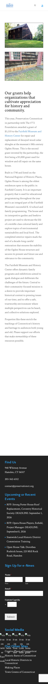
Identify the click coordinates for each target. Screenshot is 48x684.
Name (8, 575)
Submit (11, 617)
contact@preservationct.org (19, 486)
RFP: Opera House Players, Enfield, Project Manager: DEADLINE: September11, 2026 (25, 527)
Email (8, 589)
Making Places (12, 667)
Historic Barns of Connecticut (20, 655)
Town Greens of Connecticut (20, 672)
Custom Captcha (13, 600)
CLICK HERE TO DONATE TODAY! (24, 378)
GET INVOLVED (16, 435)
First (6, 584)
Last (26, 584)
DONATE (13, 444)
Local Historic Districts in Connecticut (18, 661)
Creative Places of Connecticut (21, 651)
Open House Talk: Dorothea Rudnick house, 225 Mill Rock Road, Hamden (22, 551)
